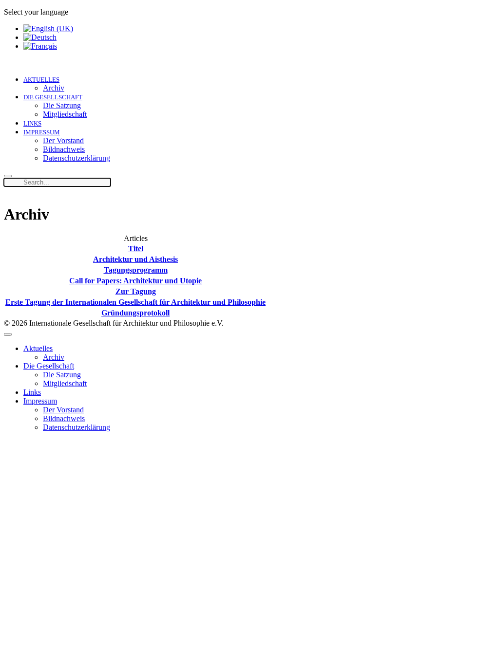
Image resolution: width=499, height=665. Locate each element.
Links (32, 123)
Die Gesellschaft (52, 97)
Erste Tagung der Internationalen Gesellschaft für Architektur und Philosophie (135, 302)
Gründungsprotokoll (135, 313)
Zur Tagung (135, 291)
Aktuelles (41, 79)
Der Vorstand (63, 140)
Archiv (53, 88)
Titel (135, 248)
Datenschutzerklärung (76, 158)
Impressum (41, 132)
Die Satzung (62, 105)
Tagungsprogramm (136, 270)
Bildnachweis (64, 149)
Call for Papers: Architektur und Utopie (135, 281)
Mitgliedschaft (65, 114)
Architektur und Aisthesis (135, 259)
